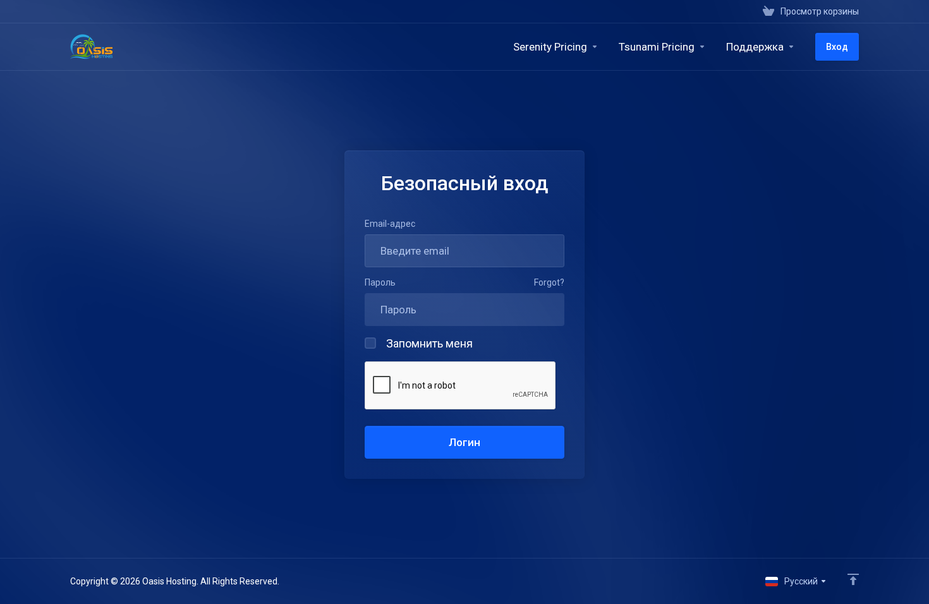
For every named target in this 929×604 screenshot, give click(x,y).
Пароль (380, 282)
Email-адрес (390, 224)
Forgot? (549, 282)
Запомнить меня (429, 343)
